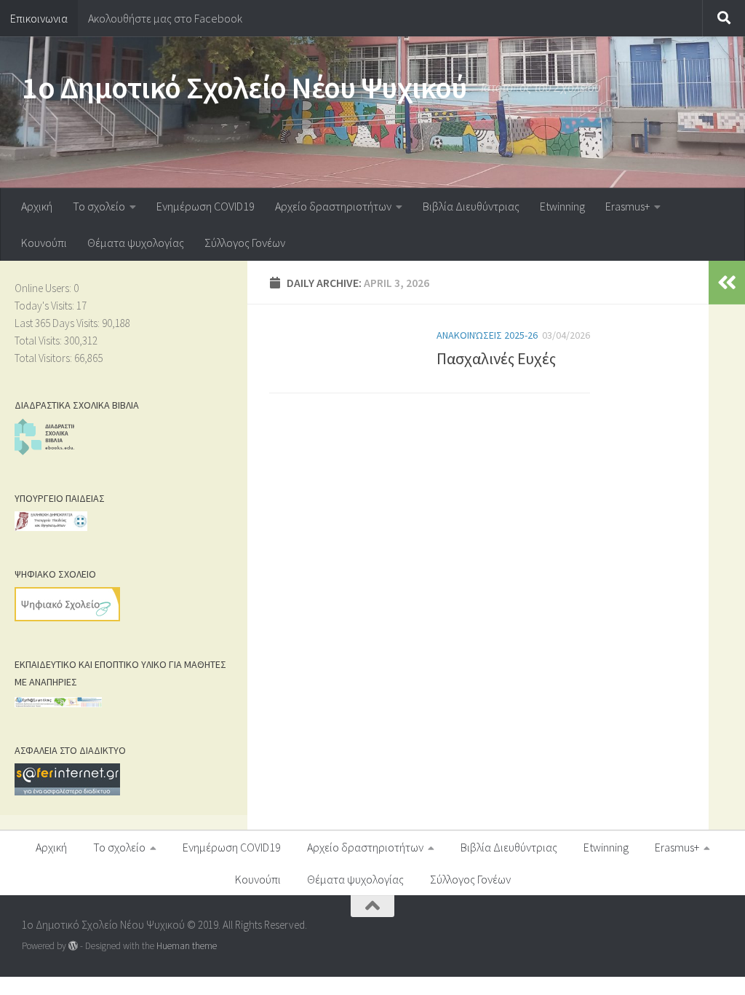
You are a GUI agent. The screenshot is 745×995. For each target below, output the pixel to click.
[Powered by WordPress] (73, 946)
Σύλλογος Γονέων (244, 242)
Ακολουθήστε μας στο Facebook (165, 18)
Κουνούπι (44, 242)
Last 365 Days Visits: (58, 323)
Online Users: (44, 288)
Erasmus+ (627, 206)
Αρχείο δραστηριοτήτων (333, 206)
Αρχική (36, 206)
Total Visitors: (44, 358)
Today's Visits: (45, 305)
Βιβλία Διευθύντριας (471, 206)
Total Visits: (39, 340)
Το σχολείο (99, 206)
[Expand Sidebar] (727, 282)
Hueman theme (186, 946)
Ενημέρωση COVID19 (205, 206)
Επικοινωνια (39, 18)
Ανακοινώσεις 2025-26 (487, 335)
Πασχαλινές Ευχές (496, 358)
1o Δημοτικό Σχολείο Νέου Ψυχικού (244, 87)
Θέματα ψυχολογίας (135, 242)
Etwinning (562, 206)
